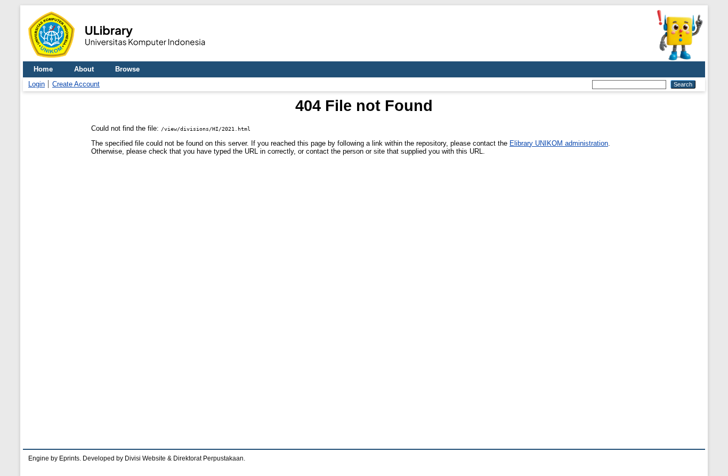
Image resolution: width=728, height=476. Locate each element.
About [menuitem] (84, 69)
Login (36, 84)
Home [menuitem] (43, 69)
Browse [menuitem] (127, 69)
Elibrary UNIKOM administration (558, 143)
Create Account (76, 84)
